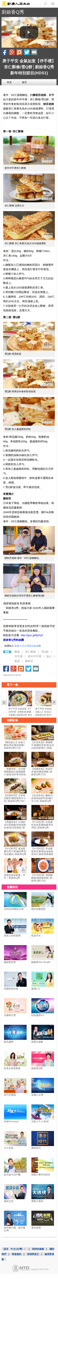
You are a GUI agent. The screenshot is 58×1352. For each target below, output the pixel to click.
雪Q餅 (45, 651)
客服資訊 (16, 1254)
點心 (49, 656)
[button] (29, 32)
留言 (24, 82)
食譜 (17, 661)
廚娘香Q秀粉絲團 (13, 639)
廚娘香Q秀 (12, 12)
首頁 (9, 82)
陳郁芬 (29, 661)
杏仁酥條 (30, 651)
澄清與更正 (33, 1254)
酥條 (17, 651)
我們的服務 (38, 1249)
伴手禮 (18, 656)
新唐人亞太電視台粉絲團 (28, 646)
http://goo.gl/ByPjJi (32, 635)
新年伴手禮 (34, 656)
